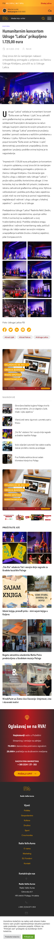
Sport (27, 830)
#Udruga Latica (42, 337)
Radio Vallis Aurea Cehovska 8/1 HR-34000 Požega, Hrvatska (27, 889)
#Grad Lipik (9, 337)
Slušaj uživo (46, 3)
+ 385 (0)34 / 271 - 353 (27, 764)
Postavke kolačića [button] (12, 936)
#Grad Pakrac (25, 337)
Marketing (27, 853)
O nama (27, 848)
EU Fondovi (27, 858)
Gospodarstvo (27, 815)
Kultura (27, 820)
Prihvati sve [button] (28, 936)
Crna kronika (27, 835)
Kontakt (27, 863)
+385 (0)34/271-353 (27, 906)
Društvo (27, 825)
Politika (27, 810)
